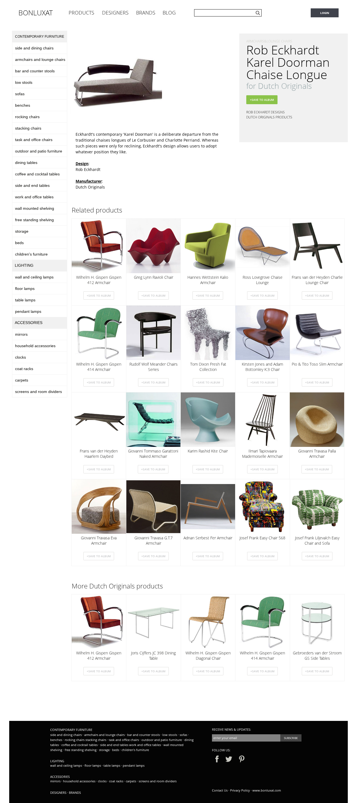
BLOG (169, 12)
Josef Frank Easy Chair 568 (262, 537)
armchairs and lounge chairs (40, 59)
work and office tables (34, 197)
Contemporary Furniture (39, 37)
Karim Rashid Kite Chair (208, 451)
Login (324, 13)
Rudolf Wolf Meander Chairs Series (153, 366)
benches (22, 105)
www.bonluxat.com (266, 790)
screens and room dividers (38, 391)
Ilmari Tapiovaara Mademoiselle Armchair (262, 453)
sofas (20, 94)
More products (117, 585)
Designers (58, 792)
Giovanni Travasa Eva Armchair (99, 540)
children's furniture (31, 254)
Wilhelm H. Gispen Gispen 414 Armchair (98, 366)
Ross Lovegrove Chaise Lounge (263, 280)
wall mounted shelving (34, 208)
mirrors (21, 334)
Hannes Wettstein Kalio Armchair (207, 280)
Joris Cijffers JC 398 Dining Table (153, 655)
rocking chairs (27, 117)
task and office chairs (33, 139)
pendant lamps (28, 311)
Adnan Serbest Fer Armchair (208, 537)
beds (19, 242)
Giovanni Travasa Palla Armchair (317, 453)
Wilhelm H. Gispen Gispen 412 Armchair (98, 280)
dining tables (26, 162)
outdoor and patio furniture (38, 151)
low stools (23, 82)
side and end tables (32, 185)
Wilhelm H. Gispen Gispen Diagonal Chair (208, 655)
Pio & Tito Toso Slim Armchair (317, 364)
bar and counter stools (35, 71)
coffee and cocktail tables (37, 174)
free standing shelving (34, 220)
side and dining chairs (34, 48)
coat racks (24, 368)
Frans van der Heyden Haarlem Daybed (99, 453)
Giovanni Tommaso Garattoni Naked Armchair (153, 453)
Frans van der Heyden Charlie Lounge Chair (317, 280)
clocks (20, 357)
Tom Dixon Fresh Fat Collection (208, 366)
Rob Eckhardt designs (265, 112)
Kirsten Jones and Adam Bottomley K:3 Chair (262, 366)
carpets (21, 380)
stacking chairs (28, 128)
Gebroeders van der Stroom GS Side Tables (317, 655)
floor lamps (25, 288)
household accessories (35, 346)
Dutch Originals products (269, 117)
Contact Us (220, 790)
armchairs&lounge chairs (269, 41)
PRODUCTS (81, 12)
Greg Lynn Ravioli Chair (153, 277)
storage (21, 231)
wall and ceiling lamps (34, 277)
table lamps (25, 300)
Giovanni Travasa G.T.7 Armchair (153, 540)
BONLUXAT (35, 12)
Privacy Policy (240, 790)
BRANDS (145, 12)
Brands (75, 792)
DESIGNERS (115, 12)
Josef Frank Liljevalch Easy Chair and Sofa (317, 540)
